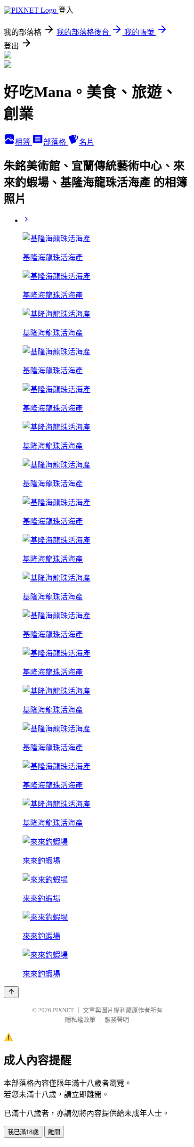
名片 (86, 142)
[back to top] (11, 992)
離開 (54, 1132)
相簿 (23, 142)
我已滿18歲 (23, 1132)
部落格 (55, 142)
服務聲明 (117, 1019)
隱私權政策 (80, 1019)
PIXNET (63, 1010)
